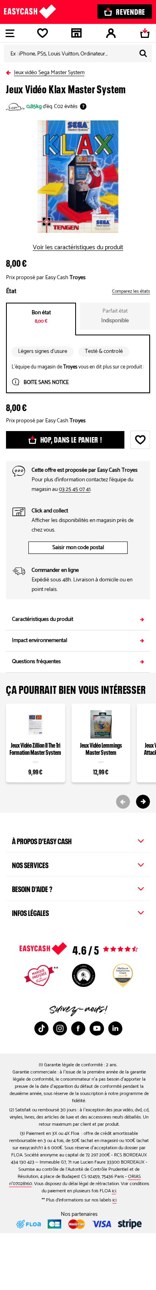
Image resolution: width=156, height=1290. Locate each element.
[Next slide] (143, 802)
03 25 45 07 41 (74, 489)
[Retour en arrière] (10, 71)
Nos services (30, 864)
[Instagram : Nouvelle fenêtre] (60, 1028)
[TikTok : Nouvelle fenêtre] (41, 1028)
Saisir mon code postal (78, 547)
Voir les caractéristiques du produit (78, 247)
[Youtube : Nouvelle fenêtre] (97, 1028)
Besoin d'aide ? (32, 888)
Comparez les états (131, 291)
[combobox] (78, 53)
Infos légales (30, 912)
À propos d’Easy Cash (42, 840)
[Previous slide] (123, 802)
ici (114, 1191)
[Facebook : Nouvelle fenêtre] (78, 1028)
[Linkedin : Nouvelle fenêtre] (115, 1028)
